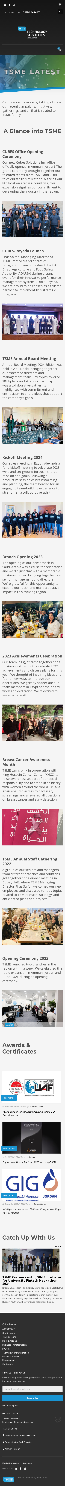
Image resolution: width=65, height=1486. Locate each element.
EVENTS (6, 1348)
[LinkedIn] (4, 4)
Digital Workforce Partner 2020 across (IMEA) (29, 1162)
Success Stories (40, 1204)
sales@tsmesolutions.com (20, 1422)
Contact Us (7, 1363)
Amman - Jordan (12, 1448)
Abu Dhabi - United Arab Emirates (20, 1435)
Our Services (8, 1333)
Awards (35, 1106)
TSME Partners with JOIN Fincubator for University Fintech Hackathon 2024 (32, 1280)
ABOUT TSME (8, 1329)
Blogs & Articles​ (9, 1340)
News (40, 1106)
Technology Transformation (15, 1352)
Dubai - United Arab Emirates (18, 1442)
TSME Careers (9, 1336)
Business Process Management (10, 1358)
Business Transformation (14, 1344)
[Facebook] (9, 4)
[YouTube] (14, 4)
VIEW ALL (59, 1246)
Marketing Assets (10, 1463)
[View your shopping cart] (60, 50)
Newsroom (27, 1463)
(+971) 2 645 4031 (31, 12)
